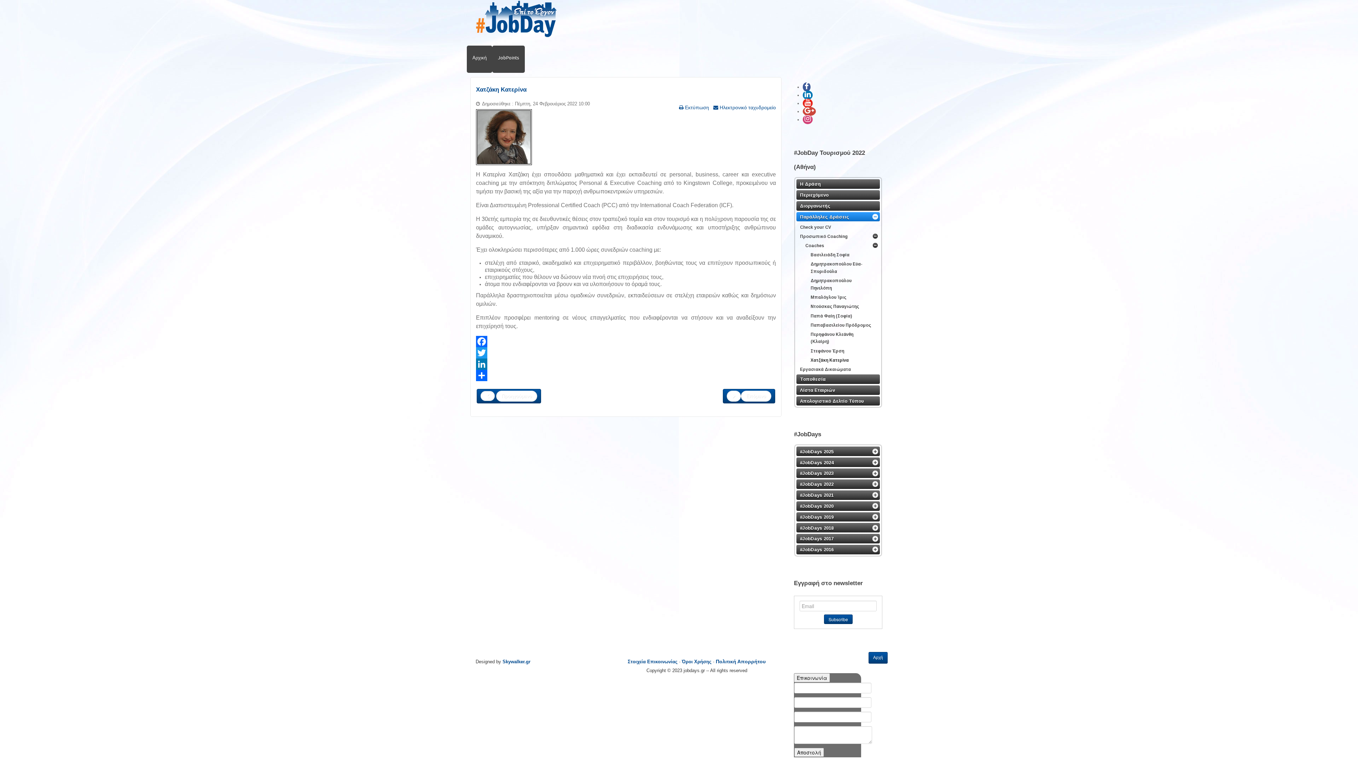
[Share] (626, 375)
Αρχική (479, 57)
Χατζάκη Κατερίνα (501, 89)
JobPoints (508, 57)
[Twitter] (626, 353)
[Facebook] (626, 341)
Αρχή (878, 657)
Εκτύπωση (696, 107)
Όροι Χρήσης (697, 661)
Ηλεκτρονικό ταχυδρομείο (747, 107)
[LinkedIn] (626, 364)
